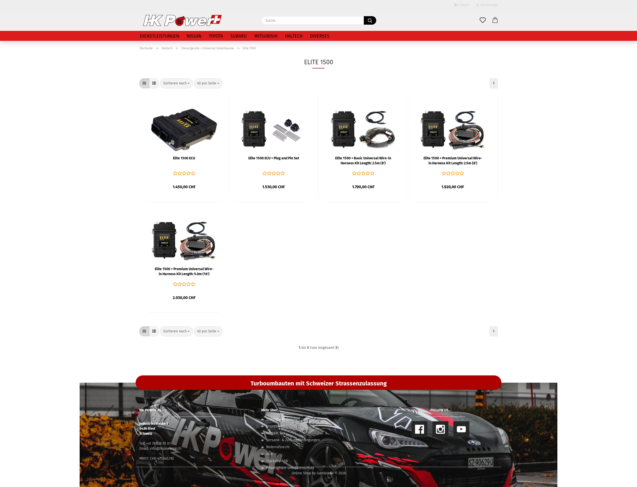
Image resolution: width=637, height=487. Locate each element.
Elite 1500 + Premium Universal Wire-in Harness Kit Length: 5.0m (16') (184, 271)
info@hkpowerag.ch (165, 448)
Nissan (194, 36)
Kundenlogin (488, 5)
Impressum (275, 426)
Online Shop (301, 473)
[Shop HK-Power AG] (182, 20)
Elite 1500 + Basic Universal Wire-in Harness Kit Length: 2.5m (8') (363, 160)
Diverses (319, 36)
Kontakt (272, 433)
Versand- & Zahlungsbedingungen (293, 440)
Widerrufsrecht (278, 447)
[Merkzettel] (483, 20)
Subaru (238, 36)
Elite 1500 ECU (184, 158)
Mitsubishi (265, 36)
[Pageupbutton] (623, 479)
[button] (495, 20)
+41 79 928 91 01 (158, 443)
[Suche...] (370, 20)
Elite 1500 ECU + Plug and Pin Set (273, 158)
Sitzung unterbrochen (283, 419)
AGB (269, 454)
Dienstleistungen (159, 36)
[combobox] (176, 83)
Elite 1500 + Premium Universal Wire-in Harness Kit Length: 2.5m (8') (453, 160)
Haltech (294, 36)
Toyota (216, 36)
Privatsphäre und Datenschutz (290, 468)
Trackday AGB (277, 461)
